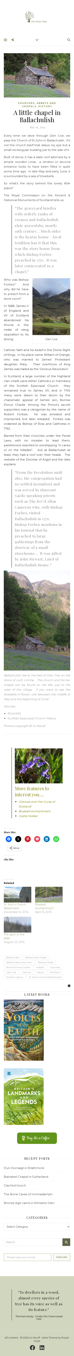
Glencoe (26, 972)
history (40, 972)
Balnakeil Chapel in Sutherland (26, 1176)
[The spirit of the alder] (17, 925)
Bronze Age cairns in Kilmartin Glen (29, 1203)
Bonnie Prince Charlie (18, 967)
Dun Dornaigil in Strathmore (24, 1168)
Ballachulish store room (19, 962)
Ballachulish (13, 957)
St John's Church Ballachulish (45, 977)
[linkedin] (42, 1348)
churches (55, 967)
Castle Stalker (28, 816)
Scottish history (14, 977)
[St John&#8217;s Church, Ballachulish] (17, 895)
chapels (40, 967)
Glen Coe (11, 972)
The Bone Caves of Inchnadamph (28, 1194)
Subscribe (61, 1257)
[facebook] (33, 1348)
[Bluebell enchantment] (49, 895)
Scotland (55, 972)
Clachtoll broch (15, 1185)
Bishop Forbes (45, 962)
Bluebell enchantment (34, 811)
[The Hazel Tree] (37, 17)
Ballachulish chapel (35, 957)
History (45, 106)
